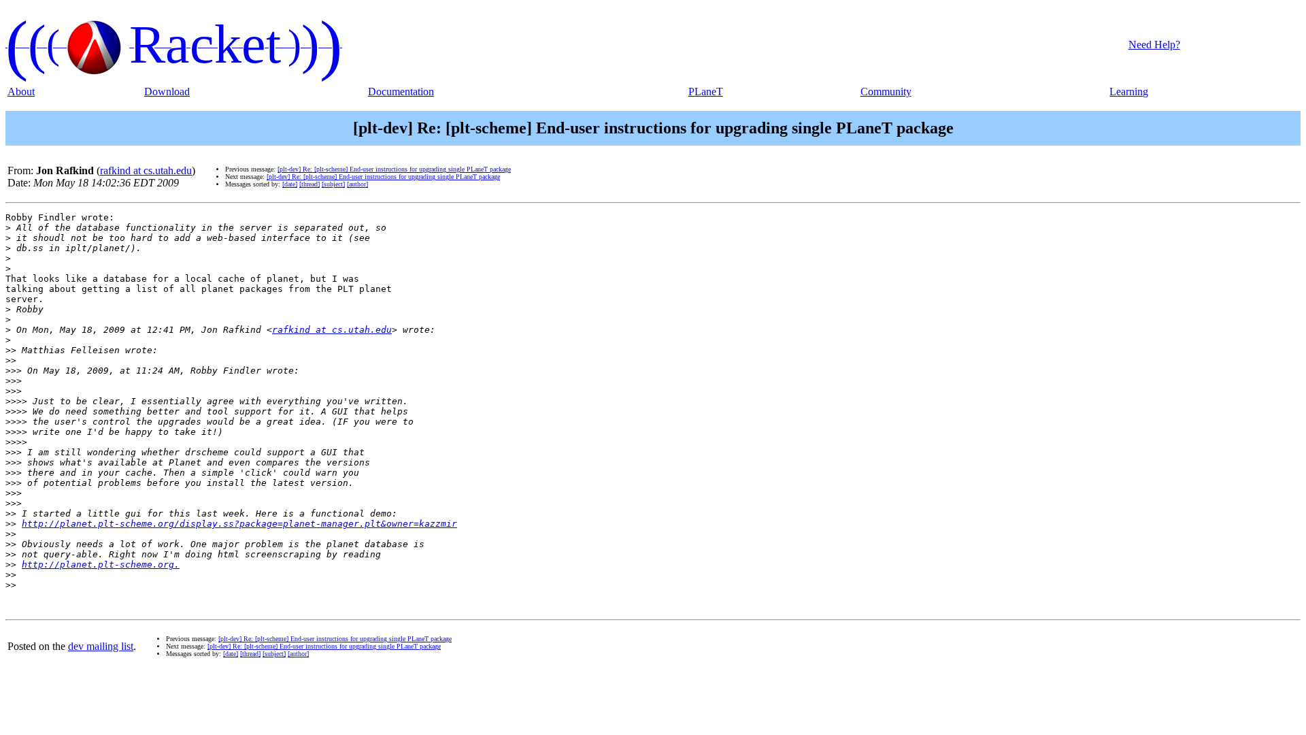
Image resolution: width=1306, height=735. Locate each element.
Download (167, 91)
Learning (1128, 91)
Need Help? (1154, 44)
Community (885, 91)
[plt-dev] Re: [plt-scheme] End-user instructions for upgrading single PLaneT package (394, 169)
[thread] (309, 184)
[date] (289, 184)
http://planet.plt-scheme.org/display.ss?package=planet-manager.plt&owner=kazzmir (239, 524)
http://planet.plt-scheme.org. (101, 564)
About (21, 91)
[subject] (333, 184)
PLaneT (705, 91)
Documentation (401, 91)
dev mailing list (100, 646)
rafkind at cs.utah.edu (146, 170)
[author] (357, 184)
